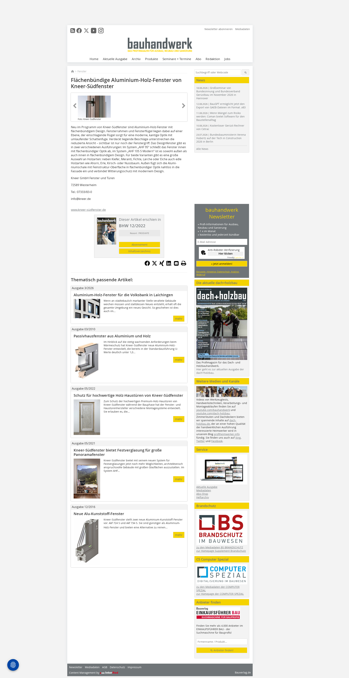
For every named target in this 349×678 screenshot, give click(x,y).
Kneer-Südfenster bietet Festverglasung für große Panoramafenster (118, 452)
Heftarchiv (202, 497)
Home (94, 59)
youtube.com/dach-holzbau (213, 413)
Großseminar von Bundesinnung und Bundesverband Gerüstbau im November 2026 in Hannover (218, 93)
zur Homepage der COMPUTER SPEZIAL (220, 594)
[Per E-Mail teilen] (176, 263)
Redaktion (213, 59)
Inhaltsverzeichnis (139, 251)
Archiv (136, 59)
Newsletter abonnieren (218, 29)
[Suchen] (245, 72)
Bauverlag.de (243, 672)
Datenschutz (117, 667)
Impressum (134, 667)
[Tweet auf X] (154, 265)
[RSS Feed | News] (72, 30)
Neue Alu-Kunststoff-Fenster (99, 513)
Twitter (200, 441)
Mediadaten (242, 29)
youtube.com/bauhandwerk (213, 410)
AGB (104, 667)
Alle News (202, 149)
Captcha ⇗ (235, 257)
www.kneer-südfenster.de (88, 210)
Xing (238, 437)
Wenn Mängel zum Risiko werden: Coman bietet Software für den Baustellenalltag (220, 116)
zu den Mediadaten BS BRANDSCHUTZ (219, 547)
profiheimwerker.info (227, 434)
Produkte (151, 59)
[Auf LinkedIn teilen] (169, 265)
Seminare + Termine (177, 59)
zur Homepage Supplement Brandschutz (221, 551)
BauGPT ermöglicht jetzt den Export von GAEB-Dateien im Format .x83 (221, 105)
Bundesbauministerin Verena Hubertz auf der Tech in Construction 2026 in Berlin (221, 138)
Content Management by (84, 672)
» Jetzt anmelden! (221, 263)
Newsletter (75, 667)
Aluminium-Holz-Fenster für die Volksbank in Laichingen (123, 294)
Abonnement (139, 244)
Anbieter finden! (223, 650)
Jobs (227, 59)
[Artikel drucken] (183, 263)
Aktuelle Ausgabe (115, 59)
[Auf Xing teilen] (161, 265)
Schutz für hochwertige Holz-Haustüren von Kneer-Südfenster (128, 395)
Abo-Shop (202, 494)
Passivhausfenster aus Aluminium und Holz (112, 336)
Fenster (82, 71)
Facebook (216, 441)
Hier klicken (225, 253)
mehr (178, 319)
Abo (198, 59)
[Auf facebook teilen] (147, 265)
